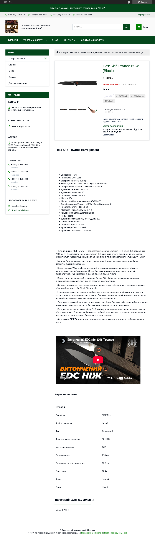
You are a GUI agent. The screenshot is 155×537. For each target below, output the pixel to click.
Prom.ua (91, 530)
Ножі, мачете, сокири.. (92, 52)
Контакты (70, 40)
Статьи (12, 65)
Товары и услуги (33, 40)
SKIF (114, 52)
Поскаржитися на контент (92, 533)
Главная (13, 40)
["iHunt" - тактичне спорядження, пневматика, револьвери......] (11, 32)
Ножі (107, 52)
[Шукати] (126, 27)
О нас (55, 40)
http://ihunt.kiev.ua (19, 206)
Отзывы (12, 77)
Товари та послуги (70, 52)
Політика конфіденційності (115, 533)
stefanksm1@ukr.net (20, 210)
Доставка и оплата (92, 40)
